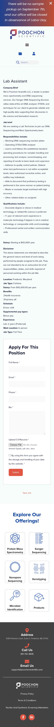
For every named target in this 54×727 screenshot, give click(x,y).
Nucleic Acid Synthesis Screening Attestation (27, 707)
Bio (11, 407)
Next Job (27, 493)
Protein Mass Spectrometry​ (15, 550)
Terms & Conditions (27, 700)
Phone (12, 392)
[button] (27, 45)
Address (27, 634)
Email (12, 377)
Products (39, 608)
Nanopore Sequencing (15, 579)
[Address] (27, 630)
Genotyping (39, 579)
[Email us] (27, 661)
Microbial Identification (15, 607)
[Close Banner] (50, 3)
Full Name (14, 362)
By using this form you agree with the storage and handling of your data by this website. (26, 459)
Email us (27, 665)
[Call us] (27, 645)
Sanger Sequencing (39, 550)
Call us (27, 650)
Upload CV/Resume (19, 439)
